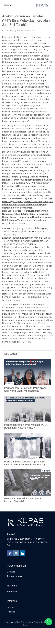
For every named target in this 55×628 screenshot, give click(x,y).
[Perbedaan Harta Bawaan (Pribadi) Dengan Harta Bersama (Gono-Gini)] (27, 445)
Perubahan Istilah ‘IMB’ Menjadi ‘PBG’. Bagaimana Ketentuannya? (26, 426)
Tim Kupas (12, 591)
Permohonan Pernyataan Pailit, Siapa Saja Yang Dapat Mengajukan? (25, 389)
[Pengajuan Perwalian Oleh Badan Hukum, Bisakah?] (27, 482)
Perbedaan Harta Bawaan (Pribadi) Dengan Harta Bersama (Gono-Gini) (24, 463)
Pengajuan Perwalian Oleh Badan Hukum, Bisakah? (23, 500)
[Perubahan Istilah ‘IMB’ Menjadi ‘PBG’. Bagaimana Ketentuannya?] (27, 408)
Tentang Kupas (14, 576)
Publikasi (9, 30)
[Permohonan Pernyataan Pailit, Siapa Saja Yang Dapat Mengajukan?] (27, 372)
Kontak (10, 607)
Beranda (11, 572)
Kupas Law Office (25, 30)
